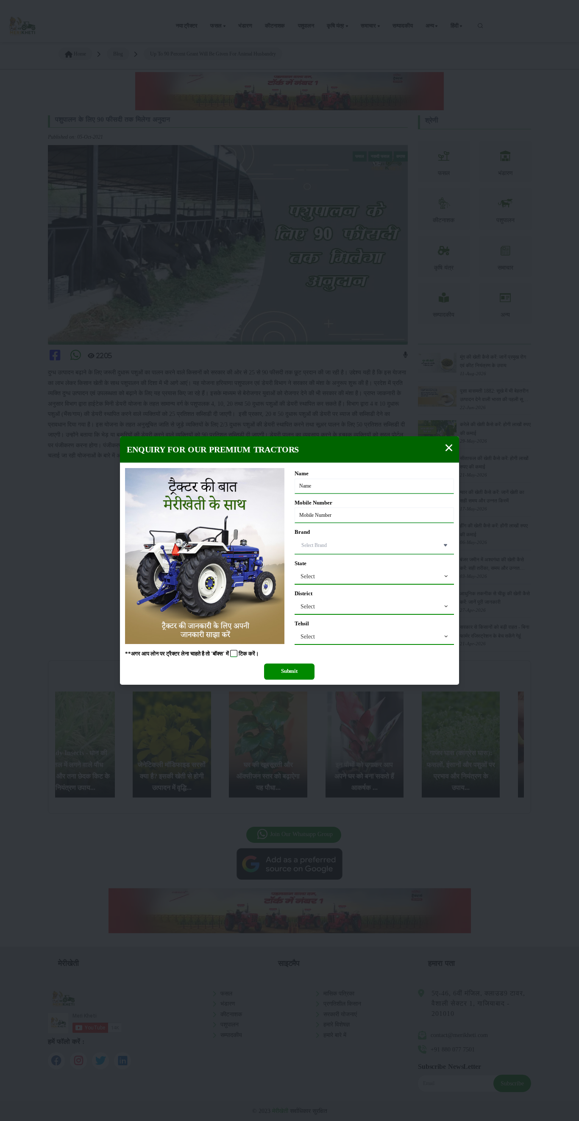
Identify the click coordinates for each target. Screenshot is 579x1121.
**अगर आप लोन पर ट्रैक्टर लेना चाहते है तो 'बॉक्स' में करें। (192, 654)
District (303, 594)
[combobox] (374, 577)
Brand (302, 532)
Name (302, 474)
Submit (289, 671)
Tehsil (302, 624)
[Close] (449, 448)
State (300, 563)
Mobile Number (313, 503)
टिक (243, 654)
